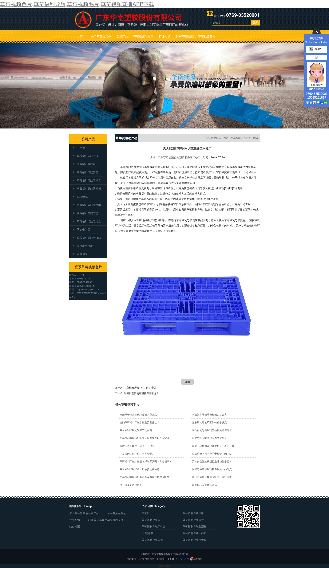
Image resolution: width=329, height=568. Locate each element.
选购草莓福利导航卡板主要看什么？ (139, 422)
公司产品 (122, 36)
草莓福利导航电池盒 (89, 221)
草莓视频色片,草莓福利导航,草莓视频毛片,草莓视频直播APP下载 (77, 4)
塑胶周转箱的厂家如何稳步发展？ (210, 422)
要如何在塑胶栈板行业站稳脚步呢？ (212, 461)
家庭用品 (82, 254)
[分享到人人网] (322, 102)
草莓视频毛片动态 (143, 38)
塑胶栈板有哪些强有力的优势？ (209, 438)
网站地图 (164, 566)
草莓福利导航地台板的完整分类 (209, 414)
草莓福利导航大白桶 (89, 205)
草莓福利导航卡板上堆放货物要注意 (139, 469)
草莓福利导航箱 (86, 164)
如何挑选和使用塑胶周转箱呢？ (141, 393)
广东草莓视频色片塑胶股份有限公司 (179, 157)
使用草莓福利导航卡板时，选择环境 (212, 477)
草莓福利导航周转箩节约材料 (136, 430)
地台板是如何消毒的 (131, 485)
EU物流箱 (83, 197)
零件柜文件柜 (85, 246)
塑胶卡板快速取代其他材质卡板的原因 (213, 446)
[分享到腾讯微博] (318, 102)
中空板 (81, 147)
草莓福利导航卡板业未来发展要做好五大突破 (144, 438)
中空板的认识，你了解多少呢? (140, 387)
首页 (80, 36)
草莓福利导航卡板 (87, 156)
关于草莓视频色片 (101, 38)
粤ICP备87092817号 (167, 558)
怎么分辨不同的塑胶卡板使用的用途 (212, 453)
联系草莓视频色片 (186, 38)
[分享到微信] (325, 102)
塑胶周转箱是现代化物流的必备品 (138, 414)
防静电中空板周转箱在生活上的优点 (212, 469)
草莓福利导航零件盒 (89, 180)
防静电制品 (83, 229)
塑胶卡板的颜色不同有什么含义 (137, 446)
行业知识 (164, 36)
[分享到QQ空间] (311, 102)
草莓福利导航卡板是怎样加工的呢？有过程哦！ (146, 461)
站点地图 (74, 526)
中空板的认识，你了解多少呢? (136, 453)
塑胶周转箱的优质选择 (204, 485)
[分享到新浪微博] (314, 102)
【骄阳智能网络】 (147, 558)
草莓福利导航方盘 (87, 213)
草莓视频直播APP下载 (206, 38)
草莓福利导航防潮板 (89, 188)
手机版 (199, 558)
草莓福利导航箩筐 (87, 172)
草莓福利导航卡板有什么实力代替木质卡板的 (144, 477)
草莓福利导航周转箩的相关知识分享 (212, 430)
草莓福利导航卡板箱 (89, 237)
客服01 (319, 49)
